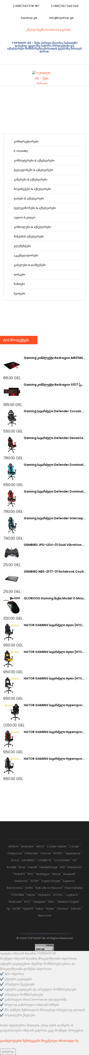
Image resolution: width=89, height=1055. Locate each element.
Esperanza (73, 853)
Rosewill (69, 874)
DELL (51, 901)
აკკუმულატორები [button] (25, 255)
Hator (40, 908)
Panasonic (74, 867)
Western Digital (68, 901)
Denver (46, 853)
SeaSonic (21, 881)
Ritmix (56, 874)
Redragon (43, 874)
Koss (22, 867)
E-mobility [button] (20, 151)
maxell (32, 867)
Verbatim (44, 894)
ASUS (40, 846)
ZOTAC (58, 894)
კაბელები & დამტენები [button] (29, 265)
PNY (30, 874)
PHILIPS (19, 874)
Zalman (75, 908)
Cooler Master (57, 846)
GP (74, 860)
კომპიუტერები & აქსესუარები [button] (33, 160)
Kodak (11, 867)
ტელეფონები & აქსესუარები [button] (33, 170)
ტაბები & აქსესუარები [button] (28, 198)
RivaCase (15, 901)
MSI (62, 867)
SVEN (29, 887)
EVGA (15, 860)
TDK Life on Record (48, 887)
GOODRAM (62, 860)
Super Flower (50, 881)
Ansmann (27, 846)
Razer (50, 908)
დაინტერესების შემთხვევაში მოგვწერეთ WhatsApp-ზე (39, 1041)
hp (8, 908)
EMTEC (58, 853)
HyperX (28, 908)
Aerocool (44, 915)
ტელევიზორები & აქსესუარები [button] (34, 208)
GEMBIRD (28, 860)
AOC (27, 901)
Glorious (62, 908)
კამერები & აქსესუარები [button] (30, 179)
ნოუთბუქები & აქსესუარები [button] (32, 189)
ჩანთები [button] (19, 284)
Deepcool (15, 853)
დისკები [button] (19, 274)
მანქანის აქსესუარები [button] (28, 236)
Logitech (71, 894)
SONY (34, 881)
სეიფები (19, 293)
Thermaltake (73, 887)
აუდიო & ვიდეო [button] (24, 217)
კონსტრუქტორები (25, 141)
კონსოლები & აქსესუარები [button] (32, 227)
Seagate (39, 901)
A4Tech (13, 846)
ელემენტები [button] (22, 246)
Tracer (30, 894)
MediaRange (48, 867)
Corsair (74, 846)
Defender (31, 853)
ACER (17, 908)
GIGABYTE (44, 860)
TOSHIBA (17, 894)
